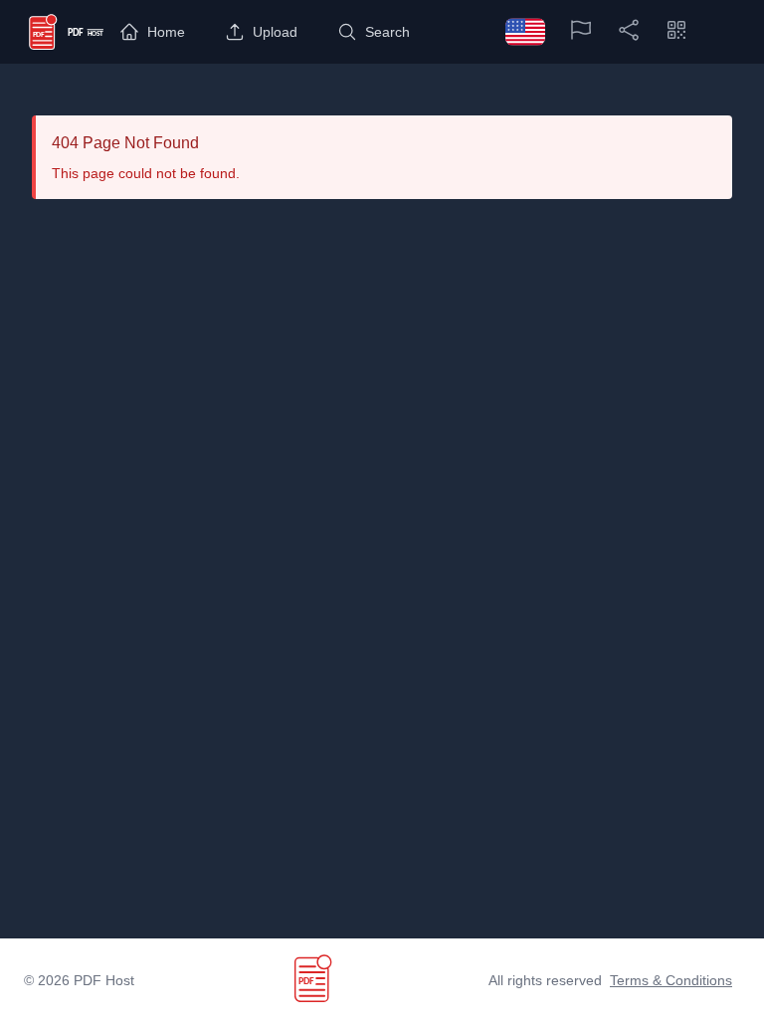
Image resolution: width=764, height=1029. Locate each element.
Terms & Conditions (671, 980)
